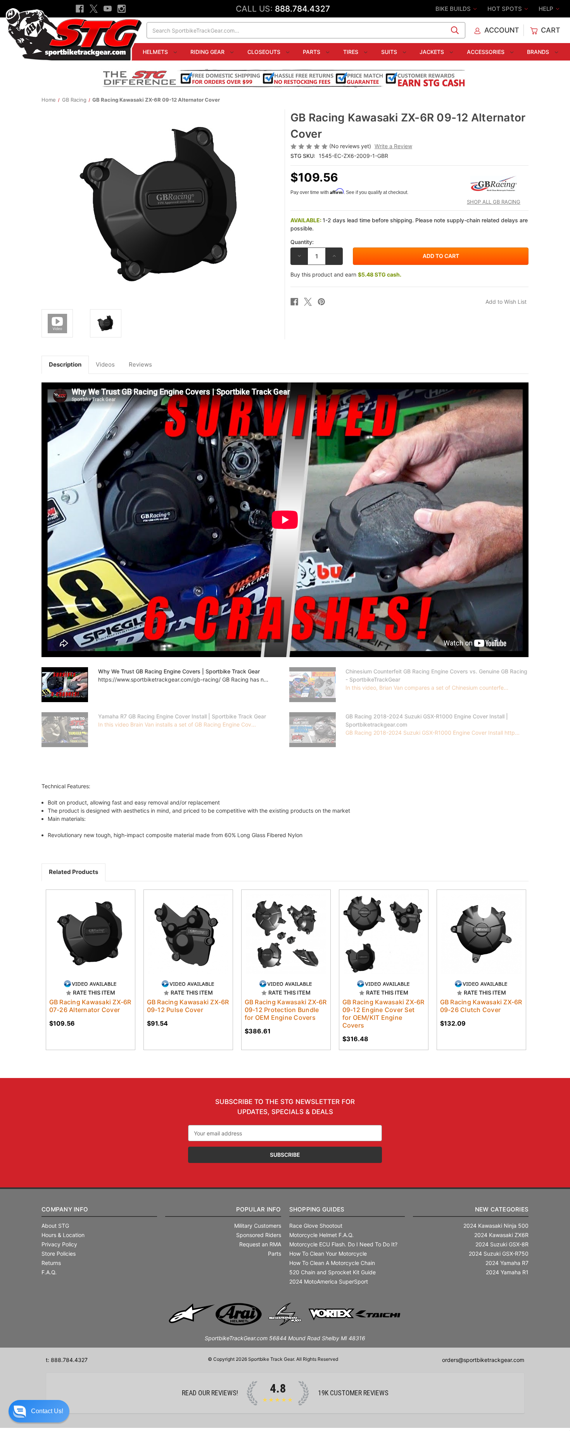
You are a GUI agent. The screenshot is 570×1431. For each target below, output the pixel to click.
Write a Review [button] (393, 146)
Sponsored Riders (258, 1235)
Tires (351, 51)
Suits (390, 51)
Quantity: (302, 242)
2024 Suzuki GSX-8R (502, 1244)
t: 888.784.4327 (67, 1360)
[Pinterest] (321, 301)
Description (65, 364)
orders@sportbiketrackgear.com (483, 1360)
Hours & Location (63, 1235)
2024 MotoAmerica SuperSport (328, 1281)
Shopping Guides (317, 1209)
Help (547, 8)
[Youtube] (108, 9)
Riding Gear (208, 51)
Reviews (140, 364)
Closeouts (264, 51)
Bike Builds (453, 8)
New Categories (502, 1209)
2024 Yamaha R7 (507, 1263)
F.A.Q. (49, 1272)
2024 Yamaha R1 (507, 1272)
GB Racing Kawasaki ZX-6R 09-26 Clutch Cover (481, 1006)
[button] (39, 1411)
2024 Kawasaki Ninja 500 (496, 1225)
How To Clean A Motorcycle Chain (332, 1263)
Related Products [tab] (73, 872)
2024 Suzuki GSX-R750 (499, 1253)
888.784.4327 (302, 9)
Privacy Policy (59, 1244)
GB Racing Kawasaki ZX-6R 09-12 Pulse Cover (188, 1006)
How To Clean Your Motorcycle (328, 1253)
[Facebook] (80, 9)
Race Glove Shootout (315, 1225)
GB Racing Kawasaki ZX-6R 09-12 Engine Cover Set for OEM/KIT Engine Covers (383, 1013)
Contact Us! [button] (47, 1411)
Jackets (433, 51)
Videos (105, 364)
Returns (51, 1263)
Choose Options (90, 941)
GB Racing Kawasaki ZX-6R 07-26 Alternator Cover (90, 1006)
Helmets (156, 51)
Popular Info (258, 1209)
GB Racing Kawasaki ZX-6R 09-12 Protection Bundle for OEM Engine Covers (286, 1009)
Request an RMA (260, 1244)
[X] (94, 9)
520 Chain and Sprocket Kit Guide (332, 1272)
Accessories (486, 51)
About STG (55, 1225)
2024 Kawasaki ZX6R (501, 1235)
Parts (312, 51)
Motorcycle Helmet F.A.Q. (321, 1235)
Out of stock (286, 941)
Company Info (64, 1209)
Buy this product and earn (345, 274)
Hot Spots (505, 8)
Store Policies (58, 1253)
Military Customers (257, 1225)
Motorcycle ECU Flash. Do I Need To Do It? (343, 1244)
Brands (539, 51)
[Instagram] (121, 9)
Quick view (82, 927)
